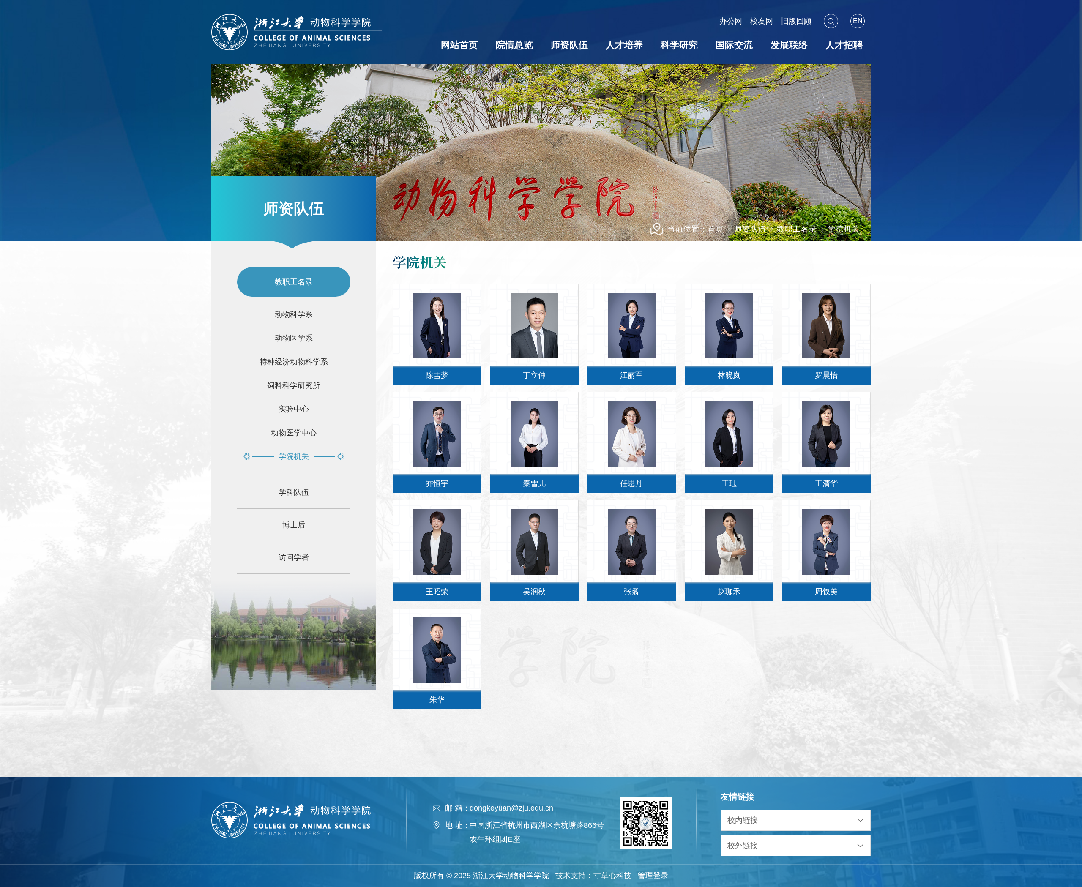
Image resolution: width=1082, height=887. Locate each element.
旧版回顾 (796, 21)
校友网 (762, 21)
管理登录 (653, 875)
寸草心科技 (612, 875)
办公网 (731, 21)
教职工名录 (797, 229)
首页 (716, 229)
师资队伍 (750, 229)
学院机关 (844, 229)
